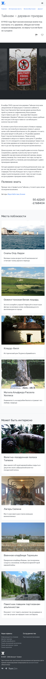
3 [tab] (21, 93)
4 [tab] (25, 93)
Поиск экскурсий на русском (11, 643)
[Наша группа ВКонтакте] (2, 668)
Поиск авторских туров (9, 645)
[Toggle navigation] (42, 3)
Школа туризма (6, 639)
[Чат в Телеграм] (6, 668)
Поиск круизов (6, 647)
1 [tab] (15, 93)
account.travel (33, 662)
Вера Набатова (13, 194)
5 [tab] (28, 93)
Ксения (22, 194)
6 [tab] (31, 93)
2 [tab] (18, 93)
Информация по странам (9, 637)
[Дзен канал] (12, 668)
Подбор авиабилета (8, 641)
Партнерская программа (31, 637)
